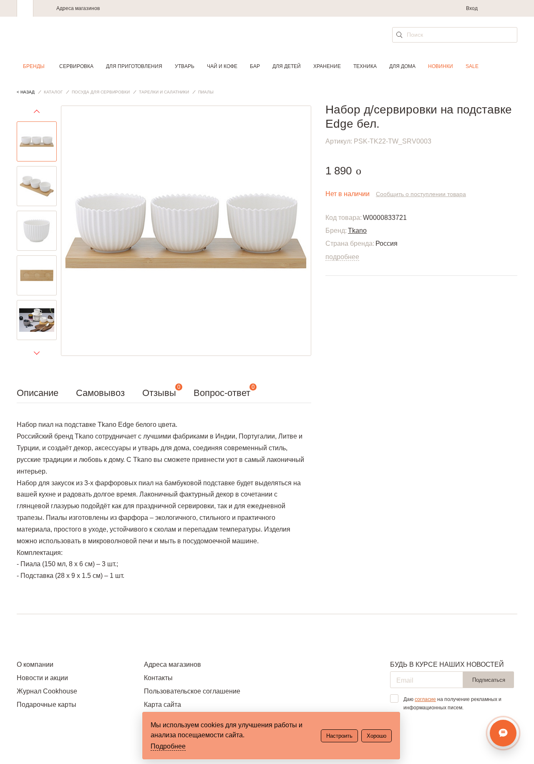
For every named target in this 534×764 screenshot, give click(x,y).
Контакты (158, 677)
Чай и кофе (222, 66)
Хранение (327, 66)
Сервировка (76, 66)
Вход (472, 8)
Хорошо (376, 736)
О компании (35, 664)
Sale (472, 66)
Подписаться (488, 680)
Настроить (339, 736)
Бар (255, 66)
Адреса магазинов (78, 8)
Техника (365, 66)
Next (37, 353)
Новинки (440, 66)
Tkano (357, 230)
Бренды (34, 66)
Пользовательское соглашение (192, 691)
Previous (37, 113)
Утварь (184, 66)
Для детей (286, 66)
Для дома (402, 66)
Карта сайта (162, 704)
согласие (425, 699)
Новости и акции (42, 677)
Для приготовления (134, 66)
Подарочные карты (46, 704)
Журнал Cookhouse (47, 691)
